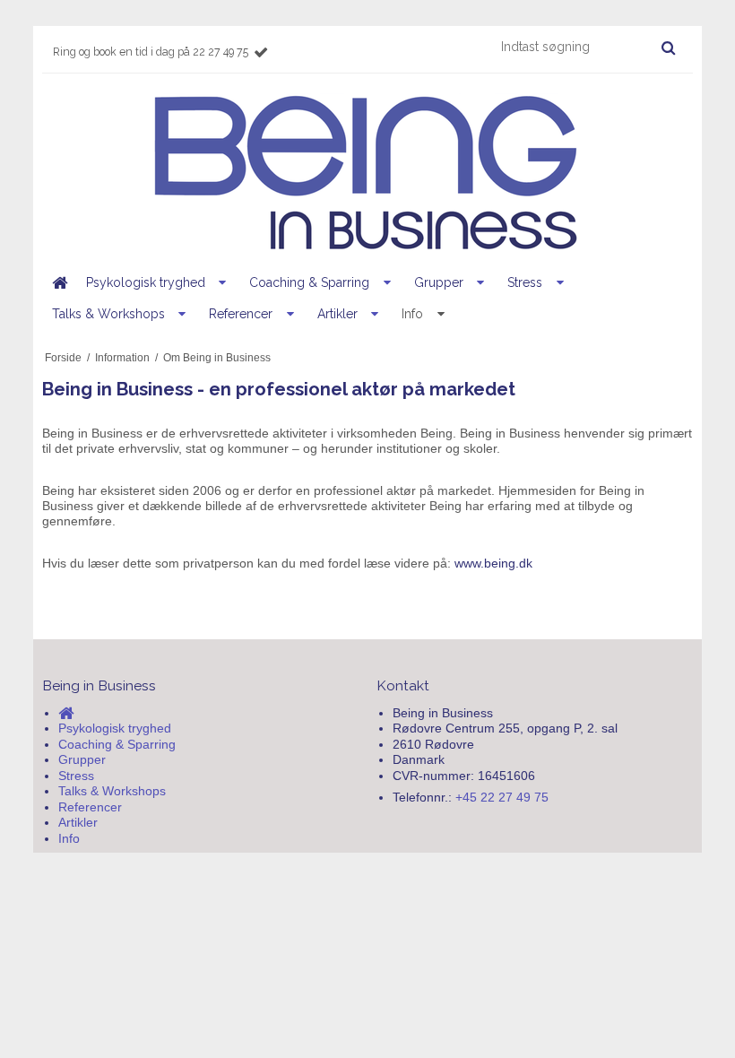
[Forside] (59, 283)
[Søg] (668, 47)
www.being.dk (493, 563)
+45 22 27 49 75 (502, 797)
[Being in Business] (367, 173)
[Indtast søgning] (587, 46)
